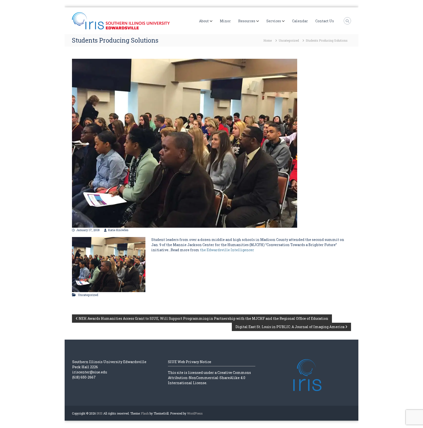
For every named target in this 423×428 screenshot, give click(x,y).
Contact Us (324, 21)
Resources (246, 21)
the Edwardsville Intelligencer (227, 250)
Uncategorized (289, 40)
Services (273, 21)
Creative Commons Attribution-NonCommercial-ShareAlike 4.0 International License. (209, 377)
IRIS (99, 413)
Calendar (300, 21)
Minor (225, 21)
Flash (145, 413)
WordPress (195, 413)
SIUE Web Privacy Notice (189, 361)
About (204, 21)
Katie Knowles (118, 230)
